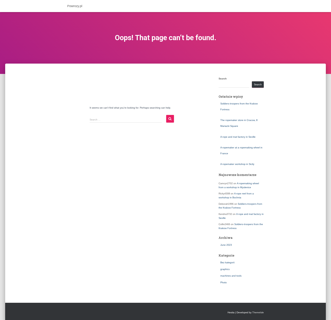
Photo (223, 282)
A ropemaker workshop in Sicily (237, 164)
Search (223, 78)
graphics (225, 269)
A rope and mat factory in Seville (237, 136)
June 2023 (226, 244)
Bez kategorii (227, 262)
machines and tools (231, 275)
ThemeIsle (258, 312)
